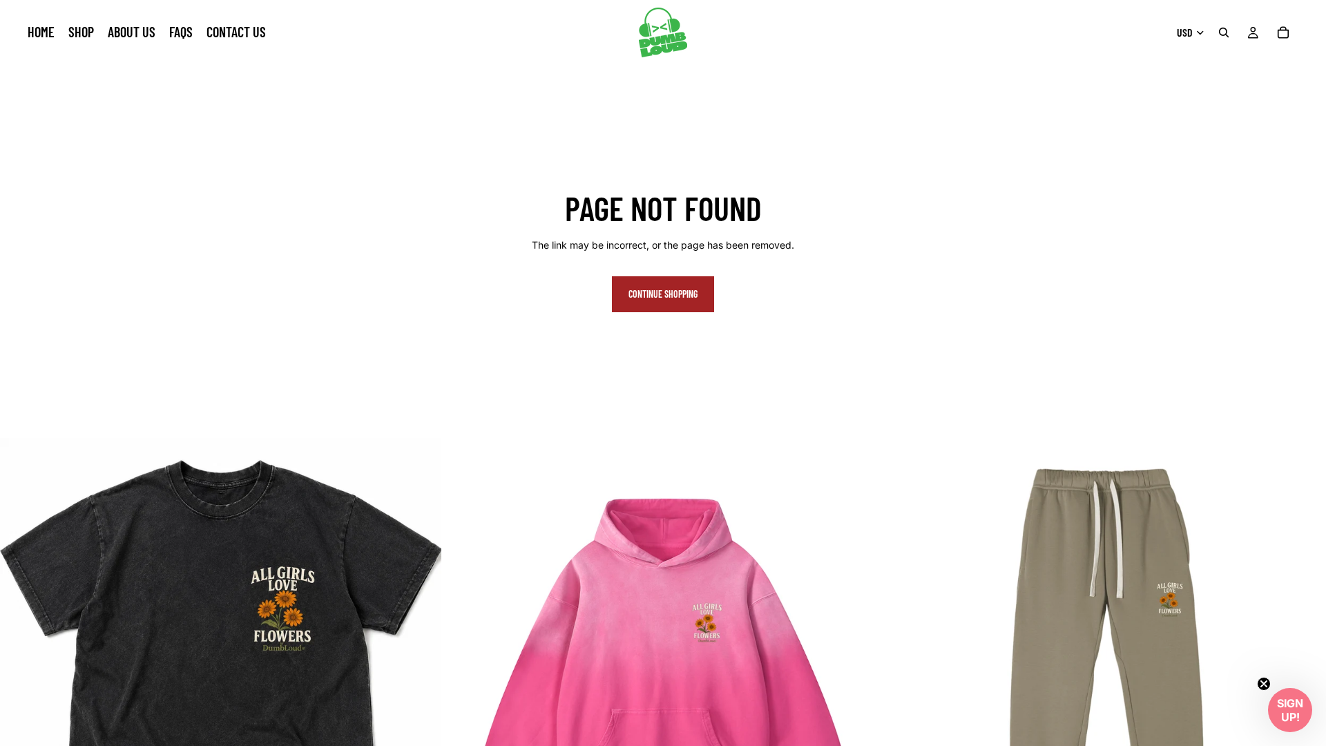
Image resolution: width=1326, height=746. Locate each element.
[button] (1290, 710)
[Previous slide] (20, 659)
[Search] (1224, 32)
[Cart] (1283, 32)
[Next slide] (420, 659)
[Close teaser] (1264, 684)
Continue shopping (663, 294)
